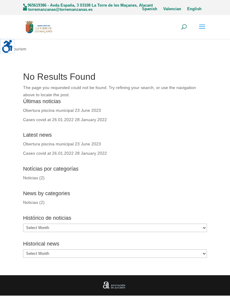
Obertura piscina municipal (48, 110)
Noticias (30, 177)
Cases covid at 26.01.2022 (48, 119)
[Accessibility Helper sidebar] (7, 46)
